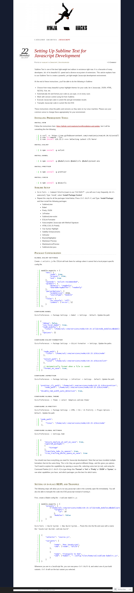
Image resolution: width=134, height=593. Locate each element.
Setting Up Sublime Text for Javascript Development (60, 53)
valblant (45, 62)
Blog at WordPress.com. (46, 590)
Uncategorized (63, 62)
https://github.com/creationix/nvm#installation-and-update (78, 126)
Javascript (54, 62)
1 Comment (112, 62)
